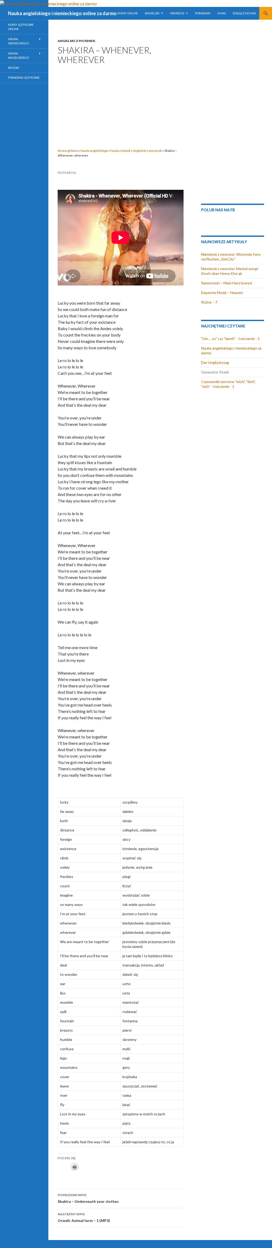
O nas (221, 13)
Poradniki (202, 13)
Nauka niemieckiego (18, 41)
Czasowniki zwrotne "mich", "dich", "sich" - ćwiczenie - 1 (228, 384)
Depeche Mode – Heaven (222, 292)
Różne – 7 (209, 302)
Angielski (152, 13)
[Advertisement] (121, 105)
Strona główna (68, 151)
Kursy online (127, 13)
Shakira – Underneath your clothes (88, 1198)
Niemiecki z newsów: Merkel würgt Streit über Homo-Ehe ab (229, 271)
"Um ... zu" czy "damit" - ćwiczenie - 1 (230, 338)
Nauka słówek (120, 151)
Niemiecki (177, 13)
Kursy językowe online (20, 27)
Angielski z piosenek (76, 41)
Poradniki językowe (24, 77)
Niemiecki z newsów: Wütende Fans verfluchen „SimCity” (231, 256)
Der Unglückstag (215, 362)
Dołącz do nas (244, 13)
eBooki (13, 67)
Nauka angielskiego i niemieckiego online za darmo (62, 13)
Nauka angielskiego (94, 151)
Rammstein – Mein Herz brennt (226, 283)
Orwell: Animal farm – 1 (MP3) (84, 1217)
